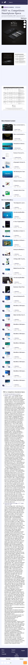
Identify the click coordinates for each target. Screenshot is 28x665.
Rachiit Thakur (17, 129)
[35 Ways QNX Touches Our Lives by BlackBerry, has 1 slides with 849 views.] (14, 262)
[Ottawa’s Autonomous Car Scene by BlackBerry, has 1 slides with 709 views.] (14, 184)
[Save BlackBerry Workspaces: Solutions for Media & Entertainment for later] (24, 339)
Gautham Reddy (18, 157)
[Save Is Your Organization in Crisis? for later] (24, 227)
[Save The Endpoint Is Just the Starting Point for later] (24, 208)
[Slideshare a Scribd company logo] (5, 2)
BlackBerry (12, 7)
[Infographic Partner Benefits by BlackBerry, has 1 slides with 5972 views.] (14, 165)
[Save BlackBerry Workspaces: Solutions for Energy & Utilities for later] (24, 367)
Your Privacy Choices (17, 655)
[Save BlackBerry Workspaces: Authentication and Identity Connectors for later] (24, 385)
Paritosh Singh (17, 138)
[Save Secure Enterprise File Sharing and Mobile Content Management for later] (24, 301)
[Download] (25, 662)
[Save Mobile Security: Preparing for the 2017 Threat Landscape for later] (24, 273)
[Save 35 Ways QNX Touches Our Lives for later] (24, 264)
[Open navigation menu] (2, 2)
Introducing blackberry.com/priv (13, 394)
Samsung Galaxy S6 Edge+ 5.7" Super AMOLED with (14, 504)
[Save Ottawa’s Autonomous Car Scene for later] (24, 186)
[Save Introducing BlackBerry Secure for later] (24, 217)
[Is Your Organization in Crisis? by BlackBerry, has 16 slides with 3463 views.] (14, 224)
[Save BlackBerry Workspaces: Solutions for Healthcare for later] (24, 348)
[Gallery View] (2, 663)
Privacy (13, 652)
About (3, 649)
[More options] (8, 663)
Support (13, 649)
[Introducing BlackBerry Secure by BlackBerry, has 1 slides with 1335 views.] (14, 215)
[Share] (25, 27)
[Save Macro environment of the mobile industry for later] (24, 139)
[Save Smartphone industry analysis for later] (24, 149)
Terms (3, 652)
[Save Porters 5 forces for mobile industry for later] (24, 158)
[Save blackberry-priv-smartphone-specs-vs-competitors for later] (25, 24)
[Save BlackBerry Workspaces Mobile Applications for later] (24, 329)
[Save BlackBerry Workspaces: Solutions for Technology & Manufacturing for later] (24, 311)
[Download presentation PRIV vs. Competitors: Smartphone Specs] (25, 21)
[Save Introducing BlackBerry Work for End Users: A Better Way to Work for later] (24, 283)
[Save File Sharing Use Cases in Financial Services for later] (24, 177)
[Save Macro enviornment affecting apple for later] (24, 130)
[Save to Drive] (11, 663)
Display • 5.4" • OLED (10, 395)
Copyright (4, 654)
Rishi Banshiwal (18, 148)
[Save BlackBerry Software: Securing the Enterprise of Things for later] (24, 245)
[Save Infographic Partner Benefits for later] (24, 167)
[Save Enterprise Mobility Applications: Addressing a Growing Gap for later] (24, 255)
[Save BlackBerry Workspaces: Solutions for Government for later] (24, 357)
